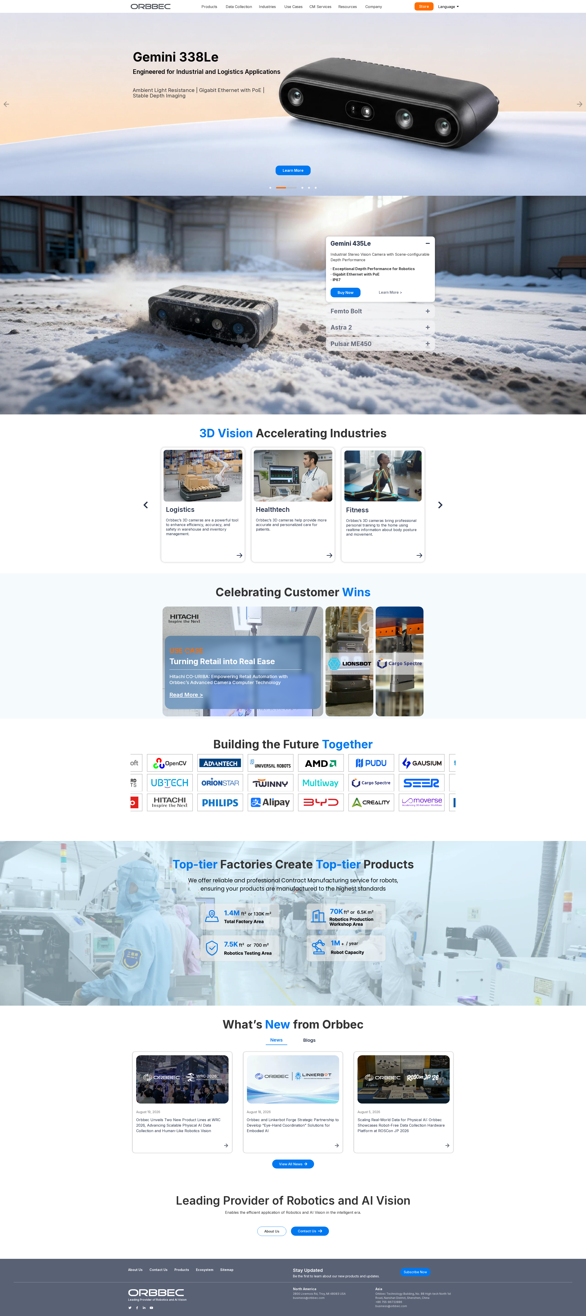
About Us (135, 1270)
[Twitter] (129, 1307)
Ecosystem (204, 1270)
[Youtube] (151, 1307)
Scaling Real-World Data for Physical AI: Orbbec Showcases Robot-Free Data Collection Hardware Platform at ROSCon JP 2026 (180, 1125)
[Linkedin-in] (144, 1307)
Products (181, 1270)
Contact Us (158, 1270)
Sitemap (226, 1270)
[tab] (276, 1038)
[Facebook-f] (137, 1307)
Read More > (186, 694)
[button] (6, 104)
